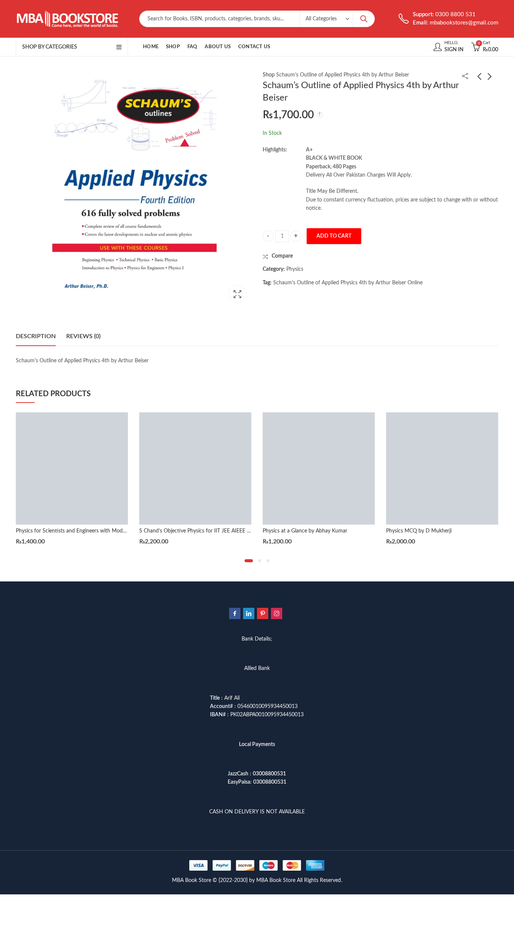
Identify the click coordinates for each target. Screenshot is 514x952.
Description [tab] (36, 336)
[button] (248, 560)
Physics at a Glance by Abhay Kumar (305, 531)
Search (364, 19)
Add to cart (333, 236)
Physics (294, 269)
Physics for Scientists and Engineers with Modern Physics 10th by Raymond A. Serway (116, 531)
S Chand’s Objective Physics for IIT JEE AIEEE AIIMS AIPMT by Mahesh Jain (227, 531)
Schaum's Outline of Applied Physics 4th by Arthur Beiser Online (348, 282)
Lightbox (237, 294)
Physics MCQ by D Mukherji (419, 531)
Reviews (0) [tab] (83, 336)
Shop (269, 75)
